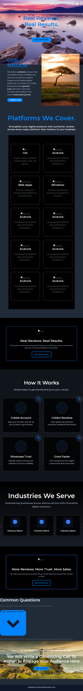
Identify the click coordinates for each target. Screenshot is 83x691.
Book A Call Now (41, 583)
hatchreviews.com (14, 4)
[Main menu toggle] (77, 4)
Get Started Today (41, 354)
